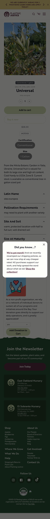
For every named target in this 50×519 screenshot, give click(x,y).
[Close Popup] (44, 244)
